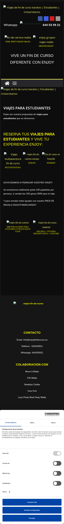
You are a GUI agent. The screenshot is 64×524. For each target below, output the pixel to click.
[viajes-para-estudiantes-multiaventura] (13, 154)
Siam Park (32, 391)
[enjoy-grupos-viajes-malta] (46, 37)
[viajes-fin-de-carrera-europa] (32, 154)
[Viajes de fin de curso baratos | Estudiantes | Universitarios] (7, 83)
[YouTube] (52, 18)
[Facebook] (40, 18)
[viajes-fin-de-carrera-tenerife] (51, 154)
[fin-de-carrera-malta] (18, 37)
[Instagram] (46, 18)
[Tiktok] (58, 18)
